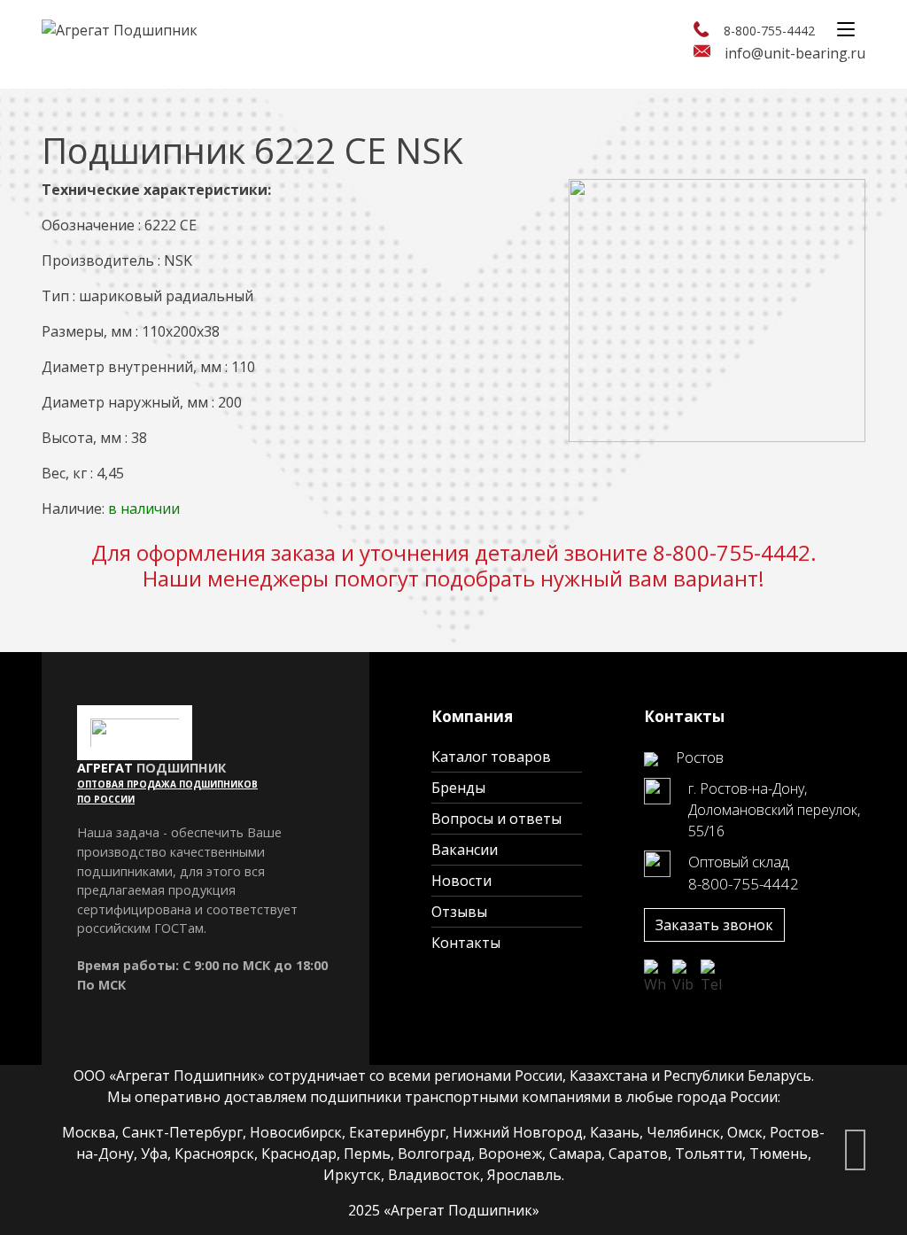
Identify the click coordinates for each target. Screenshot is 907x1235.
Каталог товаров (491, 756)
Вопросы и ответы (496, 818)
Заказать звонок (714, 925)
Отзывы (459, 911)
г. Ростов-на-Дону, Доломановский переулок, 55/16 (774, 810)
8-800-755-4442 (769, 30)
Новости (461, 880)
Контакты (465, 942)
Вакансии (464, 849)
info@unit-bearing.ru (795, 53)
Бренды (458, 787)
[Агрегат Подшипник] (120, 28)
